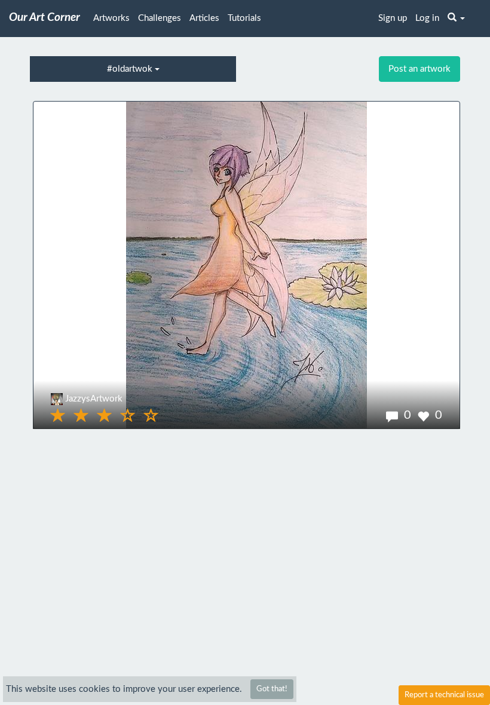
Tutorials (244, 18)
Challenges (159, 18)
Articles (204, 18)
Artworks (111, 18)
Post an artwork (419, 69)
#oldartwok (131, 69)
